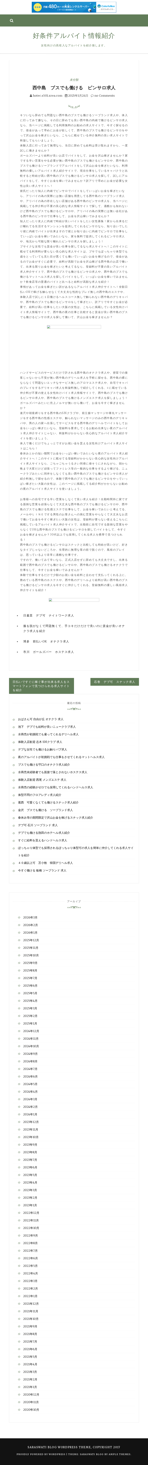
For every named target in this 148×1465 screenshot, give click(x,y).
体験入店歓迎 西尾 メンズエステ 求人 (42, 779)
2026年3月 (30, 917)
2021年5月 (30, 1356)
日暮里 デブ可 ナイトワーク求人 (48, 615)
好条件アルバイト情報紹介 (74, 36)
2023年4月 (30, 1182)
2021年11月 (30, 1311)
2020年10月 (31, 1409)
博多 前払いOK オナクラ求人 (46, 641)
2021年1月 (30, 1387)
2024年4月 (30, 1091)
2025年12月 (31, 940)
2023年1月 (30, 1205)
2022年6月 (30, 1258)
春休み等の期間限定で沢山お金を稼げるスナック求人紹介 (55, 817)
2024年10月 (31, 1046)
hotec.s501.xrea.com (47, 95)
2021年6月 (30, 1349)
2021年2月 (30, 1379)
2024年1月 (30, 1114)
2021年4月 (30, 1364)
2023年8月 (30, 1152)
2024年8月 (30, 1061)
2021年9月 (30, 1326)
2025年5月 (30, 993)
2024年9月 (30, 1054)
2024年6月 (30, 1076)
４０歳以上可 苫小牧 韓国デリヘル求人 (45, 863)
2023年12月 (31, 1122)
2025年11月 (30, 948)
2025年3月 (30, 1008)
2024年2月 (30, 1107)
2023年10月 (31, 1137)
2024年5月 (30, 1084)
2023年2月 (30, 1197)
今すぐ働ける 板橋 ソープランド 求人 (42, 870)
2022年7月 (30, 1250)
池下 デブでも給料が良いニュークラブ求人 (47, 726)
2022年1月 (30, 1296)
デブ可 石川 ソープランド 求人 (38, 825)
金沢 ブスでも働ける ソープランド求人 (45, 810)
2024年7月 (30, 1069)
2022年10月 (31, 1228)
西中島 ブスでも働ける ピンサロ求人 (74, 88)
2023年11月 (30, 1129)
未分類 (74, 79)
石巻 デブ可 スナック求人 (114, 682)
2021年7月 (30, 1341)
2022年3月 (30, 1281)
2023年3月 (30, 1190)
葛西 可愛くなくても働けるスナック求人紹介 (48, 802)
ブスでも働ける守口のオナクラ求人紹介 (44, 764)
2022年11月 (31, 1220)
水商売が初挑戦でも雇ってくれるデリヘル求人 (48, 734)
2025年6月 (30, 985)
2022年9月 (30, 1235)
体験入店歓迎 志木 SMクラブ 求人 (40, 742)
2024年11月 (31, 1038)
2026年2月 (30, 925)
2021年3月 (30, 1372)
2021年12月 (31, 1303)
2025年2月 (30, 1016)
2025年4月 (30, 1001)
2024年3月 (30, 1099)
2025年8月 (30, 970)
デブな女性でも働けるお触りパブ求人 (42, 749)
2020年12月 (31, 1394)
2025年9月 (30, 963)
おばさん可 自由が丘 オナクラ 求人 (41, 719)
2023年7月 (30, 1160)
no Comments (104, 95)
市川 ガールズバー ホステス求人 (48, 652)
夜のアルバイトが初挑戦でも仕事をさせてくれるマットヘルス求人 (61, 757)
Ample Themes (119, 1454)
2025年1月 (30, 1023)
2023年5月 (30, 1175)
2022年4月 (30, 1273)
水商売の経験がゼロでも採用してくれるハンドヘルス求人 (55, 787)
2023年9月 (30, 1144)
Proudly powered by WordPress (41, 1454)
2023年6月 (30, 1167)
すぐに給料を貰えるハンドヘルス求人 (42, 840)
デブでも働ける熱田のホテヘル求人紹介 (44, 832)
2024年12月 (31, 1031)
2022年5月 (30, 1266)
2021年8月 (30, 1334)
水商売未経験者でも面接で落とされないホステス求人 (52, 772)
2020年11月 (31, 1402)
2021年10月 (31, 1319)
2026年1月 (30, 932)
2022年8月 (30, 1243)
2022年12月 (31, 1213)
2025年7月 (30, 978)
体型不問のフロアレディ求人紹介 (39, 795)
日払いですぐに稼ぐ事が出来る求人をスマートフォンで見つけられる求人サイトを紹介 (41, 686)
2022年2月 (30, 1288)
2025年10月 (31, 955)
